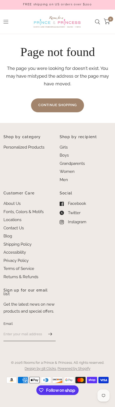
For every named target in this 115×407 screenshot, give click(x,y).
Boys (64, 155)
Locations (12, 219)
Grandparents (72, 163)
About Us (12, 203)
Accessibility (14, 252)
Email (8, 324)
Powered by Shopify (73, 368)
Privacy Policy (16, 260)
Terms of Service (18, 268)
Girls (64, 147)
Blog (7, 236)
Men (64, 179)
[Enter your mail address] (50, 334)
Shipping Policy (17, 244)
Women (67, 171)
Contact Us (13, 228)
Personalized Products (23, 147)
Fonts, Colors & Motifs (23, 211)
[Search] (97, 22)
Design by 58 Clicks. (40, 368)
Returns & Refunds (20, 276)
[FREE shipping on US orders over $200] (57, 4)
